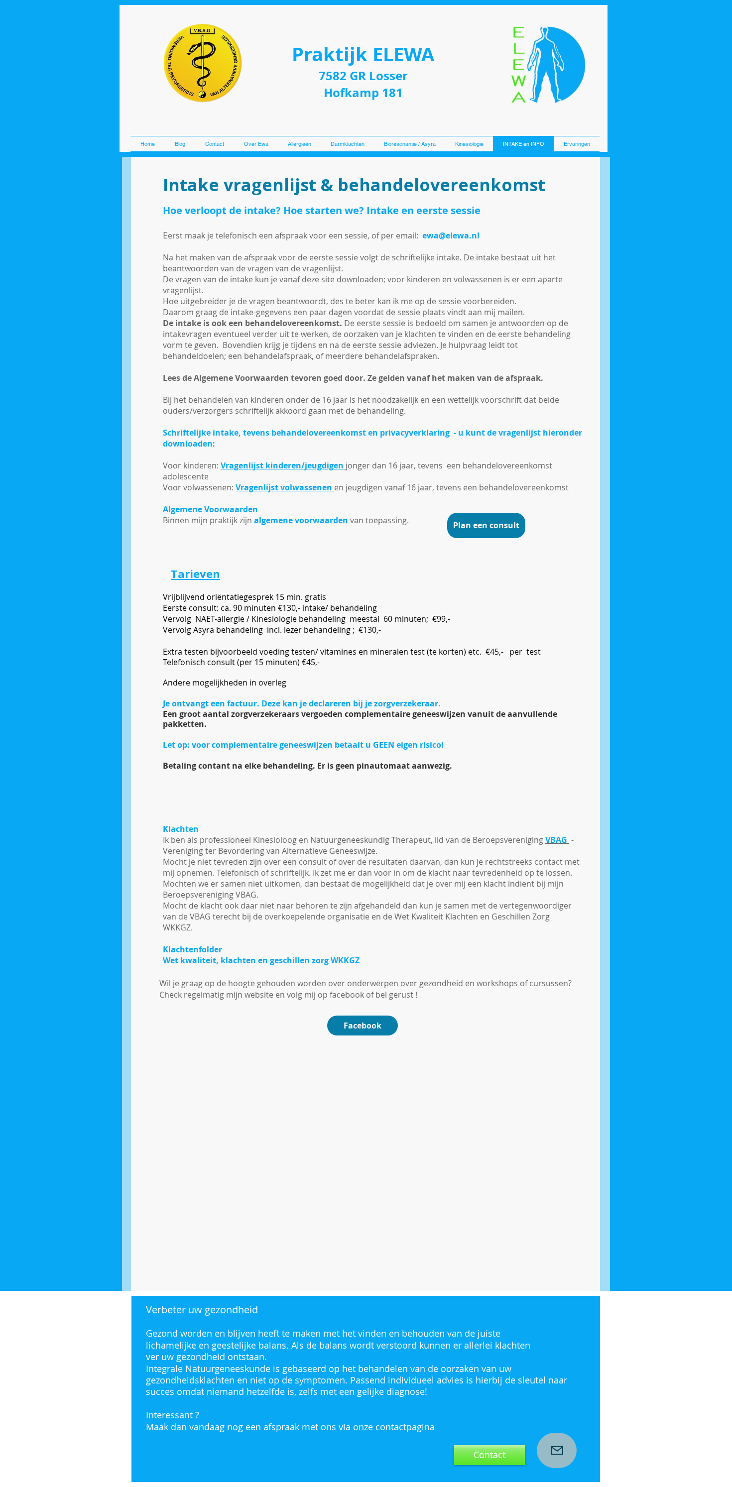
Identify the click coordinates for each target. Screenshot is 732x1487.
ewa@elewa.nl (451, 235)
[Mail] (557, 1450)
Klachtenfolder (192, 949)
